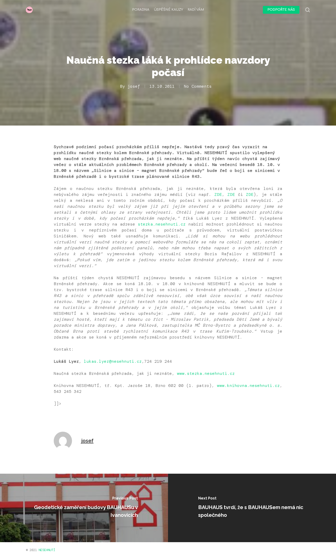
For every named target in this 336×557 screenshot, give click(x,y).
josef (134, 86)
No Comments (198, 86)
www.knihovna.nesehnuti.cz (248, 385)
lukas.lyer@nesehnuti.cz (113, 361)
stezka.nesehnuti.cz (162, 224)
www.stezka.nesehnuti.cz (206, 373)
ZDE (218, 194)
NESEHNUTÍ (47, 550)
